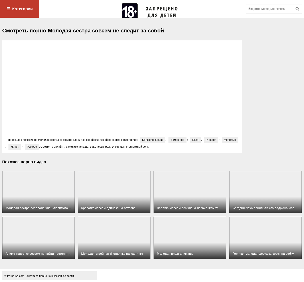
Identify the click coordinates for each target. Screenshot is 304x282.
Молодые (230, 139)
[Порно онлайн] (152, 9)
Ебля (195, 139)
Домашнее (177, 139)
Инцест (211, 139)
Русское (32, 146)
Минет (15, 146)
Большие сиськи (152, 139)
